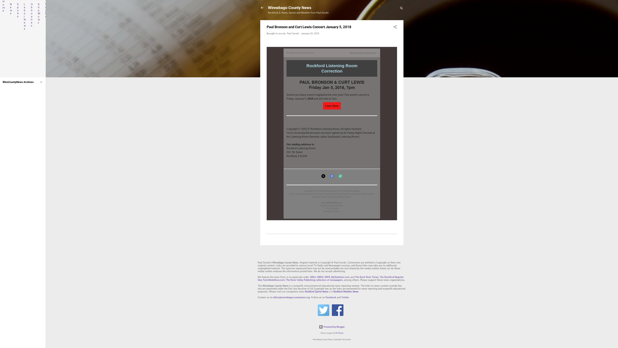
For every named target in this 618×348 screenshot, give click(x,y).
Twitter (345, 297)
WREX (320, 277)
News (11, 9)
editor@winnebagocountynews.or (291, 297)
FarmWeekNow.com (274, 280)
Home (4, 6)
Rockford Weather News (345, 291)
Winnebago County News (289, 7)
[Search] (401, 9)
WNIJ (313, 277)
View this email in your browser (362, 53)
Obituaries (32, 15)
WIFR (327, 277)
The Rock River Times (367, 277)
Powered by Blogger (334, 326)
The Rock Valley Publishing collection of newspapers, (314, 280)
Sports (18, 10)
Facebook (331, 297)
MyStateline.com (340, 277)
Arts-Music (39, 13)
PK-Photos (339, 333)
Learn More (331, 106)
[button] (395, 27)
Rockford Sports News (316, 291)
